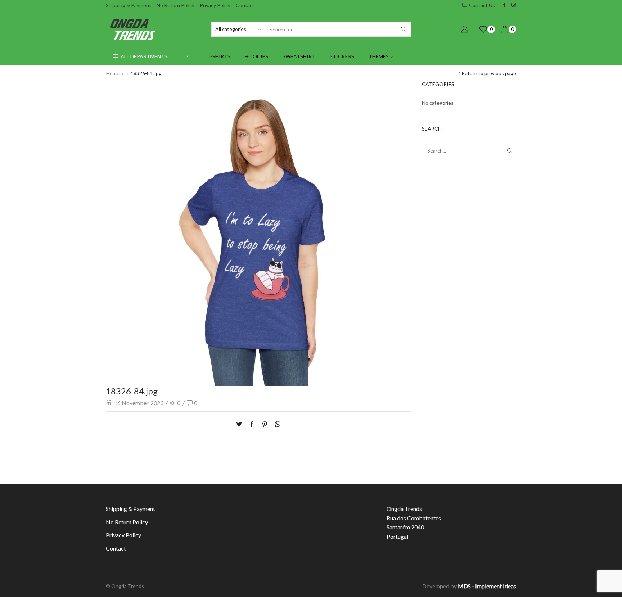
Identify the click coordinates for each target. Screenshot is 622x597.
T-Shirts (218, 56)
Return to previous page (488, 73)
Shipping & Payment (128, 5)
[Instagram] (513, 5)
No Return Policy (175, 5)
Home (113, 73)
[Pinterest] (264, 424)
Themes (379, 56)
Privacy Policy (215, 5)
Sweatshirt (299, 56)
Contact (245, 5)
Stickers (342, 56)
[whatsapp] (276, 424)
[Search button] (403, 29)
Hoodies (256, 56)
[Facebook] (504, 5)
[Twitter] (240, 424)
